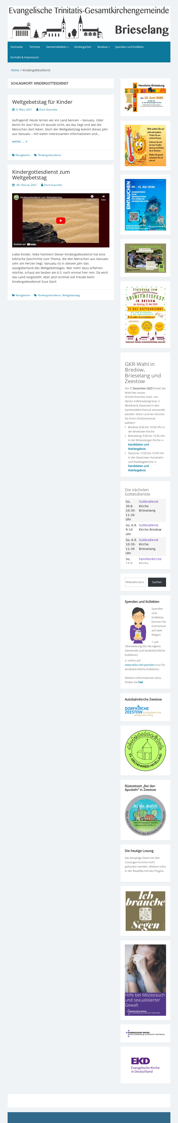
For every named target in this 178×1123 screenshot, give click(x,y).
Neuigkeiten (23, 155)
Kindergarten (82, 47)
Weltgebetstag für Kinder (42, 101)
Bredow (102, 47)
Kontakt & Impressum (24, 57)
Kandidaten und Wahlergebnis (138, 446)
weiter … (28, 141)
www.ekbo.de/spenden (140, 665)
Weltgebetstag (71, 295)
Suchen (157, 582)
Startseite (16, 47)
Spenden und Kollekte (129, 47)
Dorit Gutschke (48, 109)
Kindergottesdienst (49, 155)
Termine (34, 47)
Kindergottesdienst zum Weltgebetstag (41, 174)
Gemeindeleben (56, 47)
